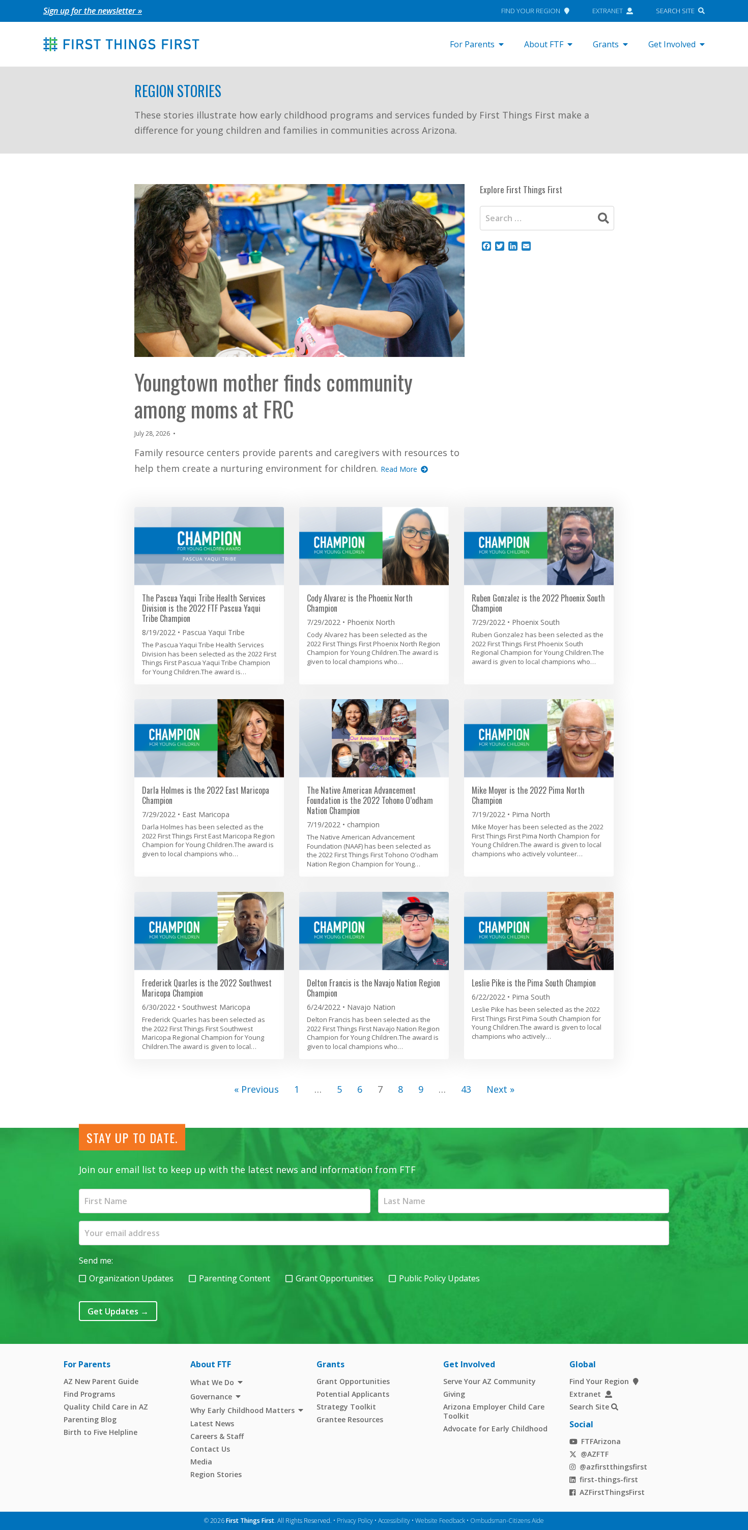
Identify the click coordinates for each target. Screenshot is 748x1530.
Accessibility (394, 1520)
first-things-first (609, 1479)
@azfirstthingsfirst (613, 1467)
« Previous (256, 1089)
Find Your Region (530, 10)
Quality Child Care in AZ (106, 1407)
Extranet (607, 10)
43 (466, 1089)
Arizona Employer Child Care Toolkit (493, 1411)
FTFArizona (601, 1441)
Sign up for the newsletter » (92, 10)
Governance (211, 1396)
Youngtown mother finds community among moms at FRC (273, 395)
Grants (606, 44)
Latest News (212, 1423)
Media (201, 1461)
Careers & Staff (217, 1436)
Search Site (675, 11)
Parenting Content (234, 1278)
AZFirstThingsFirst (612, 1492)
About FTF (543, 44)
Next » (500, 1089)
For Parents (472, 44)
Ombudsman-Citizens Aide (507, 1520)
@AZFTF (595, 1454)
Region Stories (177, 90)
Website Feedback (440, 1520)
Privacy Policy (355, 1520)
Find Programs (89, 1394)
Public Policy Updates (439, 1278)
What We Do (212, 1382)
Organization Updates (131, 1278)
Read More (399, 469)
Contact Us (210, 1449)
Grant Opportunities (334, 1278)
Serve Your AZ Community (489, 1381)
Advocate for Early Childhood (495, 1428)
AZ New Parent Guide (101, 1381)
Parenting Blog (90, 1419)
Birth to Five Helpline (100, 1432)
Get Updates (118, 1311)
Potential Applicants (353, 1394)
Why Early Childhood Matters (242, 1410)
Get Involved (672, 44)
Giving (454, 1394)
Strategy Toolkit (346, 1407)
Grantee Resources (350, 1419)
